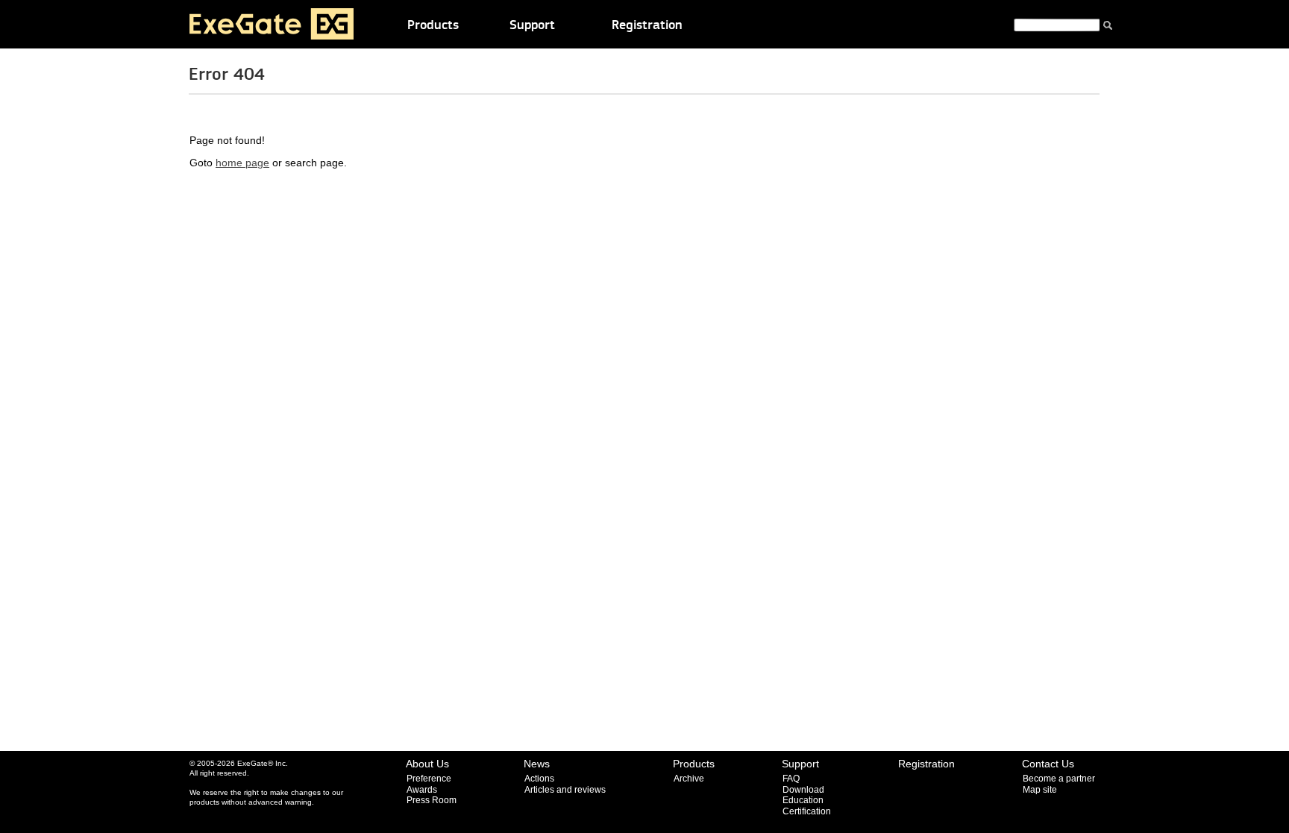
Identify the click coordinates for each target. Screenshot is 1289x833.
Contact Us (1048, 764)
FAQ (791, 778)
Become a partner (1059, 778)
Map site (1040, 790)
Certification (807, 811)
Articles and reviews (565, 790)
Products (433, 25)
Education (803, 800)
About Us (427, 764)
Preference (429, 778)
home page (242, 163)
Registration (647, 25)
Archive (689, 778)
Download (803, 790)
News (537, 764)
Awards (422, 790)
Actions (539, 778)
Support (532, 25)
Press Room (432, 800)
